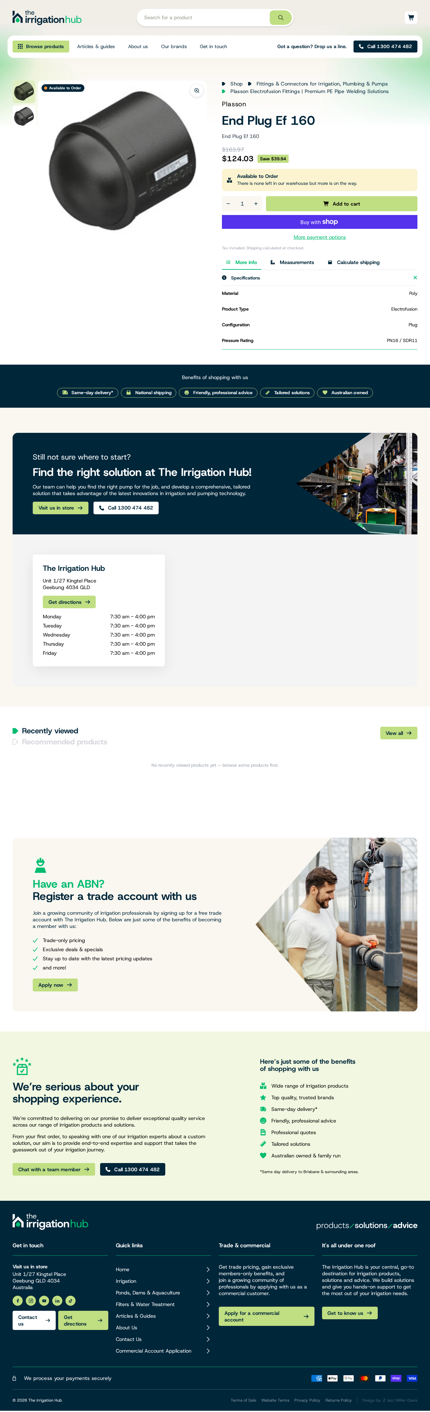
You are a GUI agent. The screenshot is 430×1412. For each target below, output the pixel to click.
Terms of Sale (243, 1400)
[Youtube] (44, 1301)
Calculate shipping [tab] (358, 262)
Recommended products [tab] (64, 742)
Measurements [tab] (297, 262)
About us (138, 46)
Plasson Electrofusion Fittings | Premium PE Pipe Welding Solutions (309, 91)
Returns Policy (338, 1400)
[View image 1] (24, 91)
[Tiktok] (70, 1301)
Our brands (174, 46)
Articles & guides (96, 46)
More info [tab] (246, 262)
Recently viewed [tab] (50, 731)
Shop (236, 83)
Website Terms (275, 1400)
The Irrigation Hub (45, 1400)
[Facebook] (18, 1301)
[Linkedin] (57, 1301)
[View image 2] (24, 117)
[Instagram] (31, 1301)
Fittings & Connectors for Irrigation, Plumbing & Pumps (322, 83)
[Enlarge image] (196, 90)
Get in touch (214, 46)
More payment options (320, 237)
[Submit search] (281, 17)
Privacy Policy (307, 1400)
